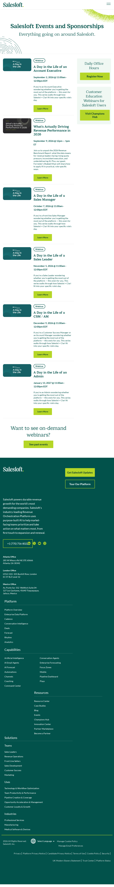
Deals (7, 628)
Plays (42, 681)
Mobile (43, 672)
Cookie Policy (93, 853)
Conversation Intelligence (16, 623)
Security (105, 853)
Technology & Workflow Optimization (21, 788)
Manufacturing (11, 824)
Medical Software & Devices (17, 829)
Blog (36, 710)
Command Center (12, 685)
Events (37, 715)
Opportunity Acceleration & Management (23, 802)
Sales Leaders (10, 752)
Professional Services (14, 820)
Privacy (17, 853)
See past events (38, 444)
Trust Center (88, 860)
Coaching (8, 681)
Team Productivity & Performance (20, 793)
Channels (8, 676)
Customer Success (12, 770)
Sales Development (13, 765)
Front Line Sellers (12, 761)
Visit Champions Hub (94, 115)
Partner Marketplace (43, 728)
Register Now (95, 76)
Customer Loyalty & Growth (17, 806)
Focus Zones (45, 667)
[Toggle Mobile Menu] (109, 3)
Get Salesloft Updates (80, 472)
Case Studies (40, 705)
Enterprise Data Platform (16, 614)
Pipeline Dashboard (49, 676)
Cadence (8, 619)
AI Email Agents (11, 662)
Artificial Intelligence (14, 658)
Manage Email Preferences (70, 845)
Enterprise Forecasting (50, 662)
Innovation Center (42, 724)
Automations (10, 672)
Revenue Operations (13, 756)
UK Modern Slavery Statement (66, 860)
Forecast (8, 633)
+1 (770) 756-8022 (17, 543)
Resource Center (42, 701)
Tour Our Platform (80, 484)
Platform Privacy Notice (34, 853)
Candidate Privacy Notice (59, 853)
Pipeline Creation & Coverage (18, 797)
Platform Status (103, 860)
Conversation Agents (49, 658)
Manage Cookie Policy (67, 841)
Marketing (9, 775)
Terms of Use (79, 853)
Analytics (8, 642)
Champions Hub (41, 719)
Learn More (42, 108)
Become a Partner (42, 733)
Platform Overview (13, 609)
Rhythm (8, 637)
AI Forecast (9, 667)
